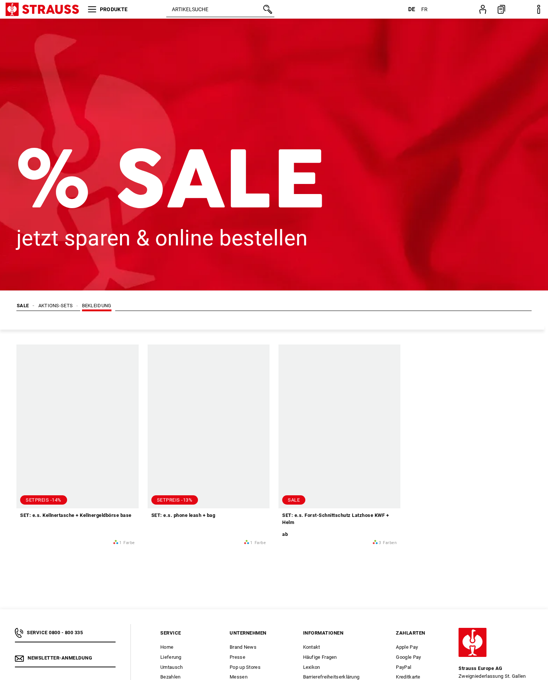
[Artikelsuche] (266, 9)
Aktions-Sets (55, 305)
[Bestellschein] (501, 9)
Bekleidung (96, 305)
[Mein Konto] (482, 9)
